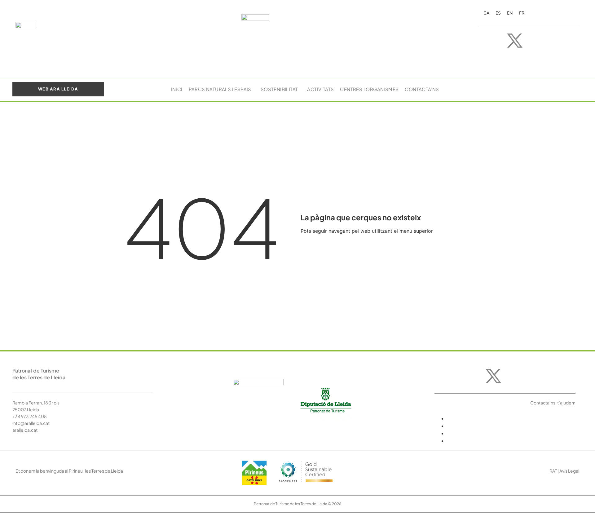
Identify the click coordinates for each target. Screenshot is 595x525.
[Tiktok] (552, 40)
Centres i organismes (369, 89)
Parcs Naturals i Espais (220, 89)
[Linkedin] (524, 58)
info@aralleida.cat (31, 423)
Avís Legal (569, 471)
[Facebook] (496, 40)
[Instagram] (477, 40)
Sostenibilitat (279, 89)
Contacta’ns (422, 89)
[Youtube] (533, 40)
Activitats (320, 89)
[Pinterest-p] (570, 40)
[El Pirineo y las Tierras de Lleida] (306, 485)
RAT (553, 471)
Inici (177, 89)
